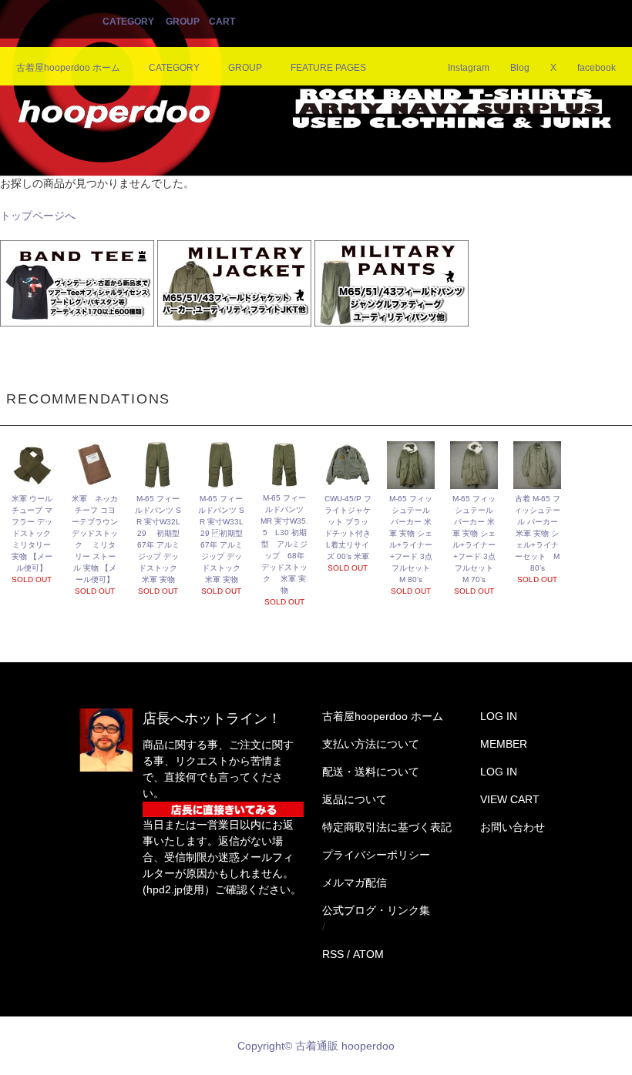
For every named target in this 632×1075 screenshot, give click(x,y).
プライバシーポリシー (376, 855)
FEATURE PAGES (328, 67)
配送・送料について (370, 771)
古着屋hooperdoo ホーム (68, 67)
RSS (333, 954)
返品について (354, 799)
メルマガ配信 (354, 882)
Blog (519, 67)
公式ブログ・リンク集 (376, 910)
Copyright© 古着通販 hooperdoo (317, 1046)
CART (222, 21)
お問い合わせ (512, 827)
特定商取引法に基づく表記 (387, 827)
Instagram (468, 67)
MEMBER (503, 744)
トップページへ (38, 215)
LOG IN (498, 716)
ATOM (368, 954)
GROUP (183, 21)
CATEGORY (128, 21)
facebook (596, 67)
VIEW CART (510, 799)
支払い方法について (370, 744)
